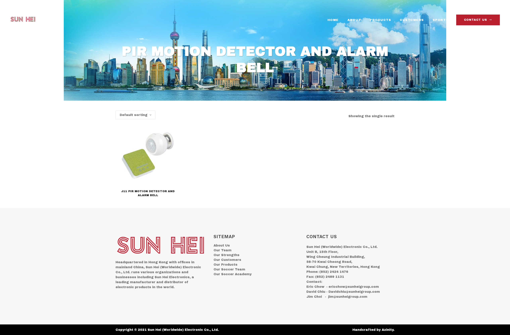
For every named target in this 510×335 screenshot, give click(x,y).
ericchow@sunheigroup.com (354, 286)
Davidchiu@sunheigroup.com (354, 291)
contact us (475, 19)
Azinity (387, 329)
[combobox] (135, 115)
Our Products (225, 264)
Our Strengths (226, 255)
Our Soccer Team (229, 269)
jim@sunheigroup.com (347, 296)
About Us (222, 245)
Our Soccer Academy (233, 274)
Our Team (222, 250)
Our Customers (227, 260)
